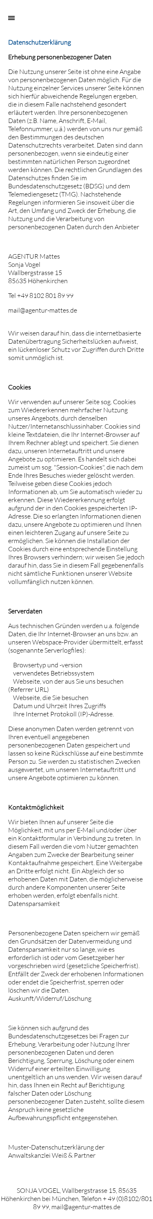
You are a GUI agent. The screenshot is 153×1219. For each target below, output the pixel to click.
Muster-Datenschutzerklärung (51, 1147)
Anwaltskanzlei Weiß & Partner (51, 1155)
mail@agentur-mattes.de (42, 310)
